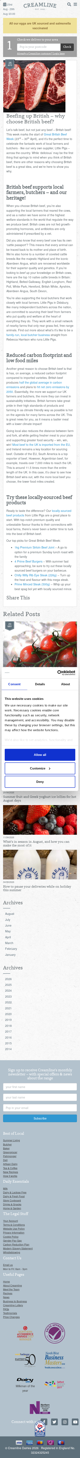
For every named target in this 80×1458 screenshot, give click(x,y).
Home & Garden (12, 1208)
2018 (8, 1026)
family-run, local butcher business (28, 335)
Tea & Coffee (10, 1168)
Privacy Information (13, 1232)
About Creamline (12, 1285)
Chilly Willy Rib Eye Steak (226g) (36, 575)
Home (6, 1281)
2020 (8, 1014)
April (8, 937)
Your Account (10, 1220)
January (10, 955)
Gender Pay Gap (12, 1240)
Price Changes (11, 1317)
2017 (8, 1031)
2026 (8, 979)
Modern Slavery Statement (18, 1248)
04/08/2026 (8, 882)
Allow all (40, 754)
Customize (37, 768)
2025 (8, 985)
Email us (8, 1265)
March (9, 943)
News (6, 1297)
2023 (8, 996)
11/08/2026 (8, 837)
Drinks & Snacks (12, 1204)
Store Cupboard (12, 1200)
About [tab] (65, 684)
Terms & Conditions (14, 1224)
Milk (5, 1188)
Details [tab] (40, 684)
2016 (8, 1037)
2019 (8, 1020)
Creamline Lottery (13, 1305)
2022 (8, 1002)
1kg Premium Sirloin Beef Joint (34, 547)
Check (67, 47)
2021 (8, 1008)
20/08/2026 (8, 792)
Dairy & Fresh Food (14, 1196)
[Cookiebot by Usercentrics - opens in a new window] (57, 672)
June (8, 925)
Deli (5, 1160)
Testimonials (10, 1313)
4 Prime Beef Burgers (28, 561)
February (11, 949)
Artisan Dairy (10, 1164)
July (7, 920)
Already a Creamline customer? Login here (41, 54)
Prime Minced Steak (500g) (32, 584)
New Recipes (10, 1172)
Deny (40, 781)
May (8, 931)
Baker (6, 1148)
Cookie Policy (10, 1236)
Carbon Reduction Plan (16, 1244)
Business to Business (15, 1301)
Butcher (7, 1144)
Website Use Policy (14, 1228)
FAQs (6, 1309)
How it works (10, 1176)
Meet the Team (11, 1289)
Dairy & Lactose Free (14, 1192)
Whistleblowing (11, 1252)
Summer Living (11, 1140)
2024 (8, 990)
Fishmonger (9, 1156)
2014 (8, 1049)
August (9, 914)
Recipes (7, 1293)
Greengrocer (10, 1152)
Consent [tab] (14, 684)
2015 (8, 1043)
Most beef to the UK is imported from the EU (41, 444)
